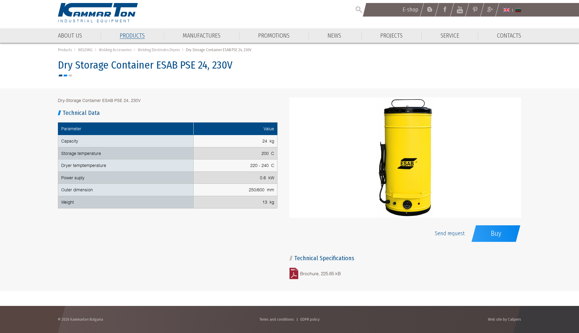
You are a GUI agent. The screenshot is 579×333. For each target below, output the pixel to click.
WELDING (85, 50)
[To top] (559, 296)
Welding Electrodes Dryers (159, 50)
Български (518, 10)
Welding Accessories (115, 50)
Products (65, 50)
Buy (496, 233)
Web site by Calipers (504, 319)
